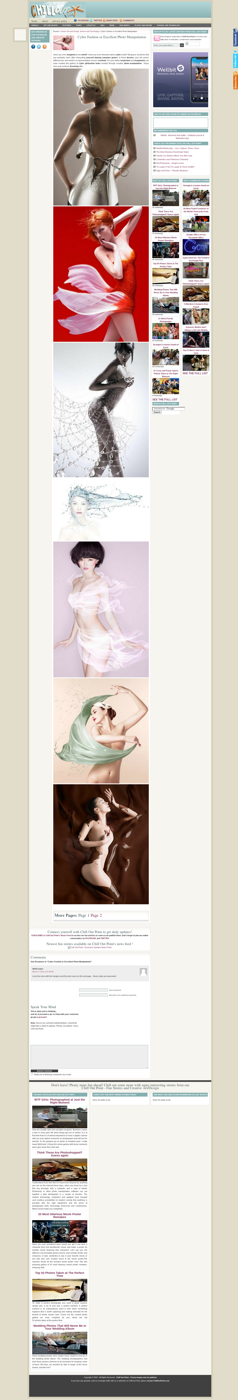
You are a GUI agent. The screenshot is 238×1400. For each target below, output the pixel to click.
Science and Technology (168, 25)
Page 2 (96, 915)
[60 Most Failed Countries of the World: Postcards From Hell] (196, 231)
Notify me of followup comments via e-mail (52, 1074)
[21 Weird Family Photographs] (165, 338)
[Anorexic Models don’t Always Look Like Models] (196, 347)
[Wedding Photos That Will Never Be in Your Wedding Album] (165, 312)
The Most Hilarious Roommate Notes (172, 152)
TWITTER (105, 938)
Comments (128, 20)
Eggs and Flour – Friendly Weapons (172, 171)
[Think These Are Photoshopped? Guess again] (165, 231)
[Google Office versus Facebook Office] (196, 254)
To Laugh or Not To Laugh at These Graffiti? (175, 167)
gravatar (42, 1017)
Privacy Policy (60, 21)
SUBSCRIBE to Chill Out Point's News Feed (51, 935)
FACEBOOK (90, 938)
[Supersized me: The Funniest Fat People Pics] (196, 278)
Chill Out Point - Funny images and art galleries (136, 1377)
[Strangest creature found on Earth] (165, 364)
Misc (103, 25)
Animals (35, 25)
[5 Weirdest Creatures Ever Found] (196, 324)
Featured (66, 25)
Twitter (98, 20)
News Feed (112, 20)
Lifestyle (91, 25)
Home (34, 21)
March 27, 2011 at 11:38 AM (42, 972)
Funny (79, 25)
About (45, 21)
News (112, 25)
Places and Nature (143, 25)
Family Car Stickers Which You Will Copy (174, 156)
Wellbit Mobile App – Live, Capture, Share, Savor (177, 148)
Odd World (124, 25)
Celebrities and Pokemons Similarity (172, 159)
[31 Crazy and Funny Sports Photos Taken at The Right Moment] (165, 393)
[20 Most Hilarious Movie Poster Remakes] (165, 257)
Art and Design (50, 25)
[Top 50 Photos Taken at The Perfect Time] (165, 283)
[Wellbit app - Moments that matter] (180, 106)
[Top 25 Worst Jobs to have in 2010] (196, 370)
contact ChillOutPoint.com (158, 1381)
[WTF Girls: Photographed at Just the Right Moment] (165, 205)
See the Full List (164, 399)
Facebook (83, 20)
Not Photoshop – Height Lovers (170, 163)
